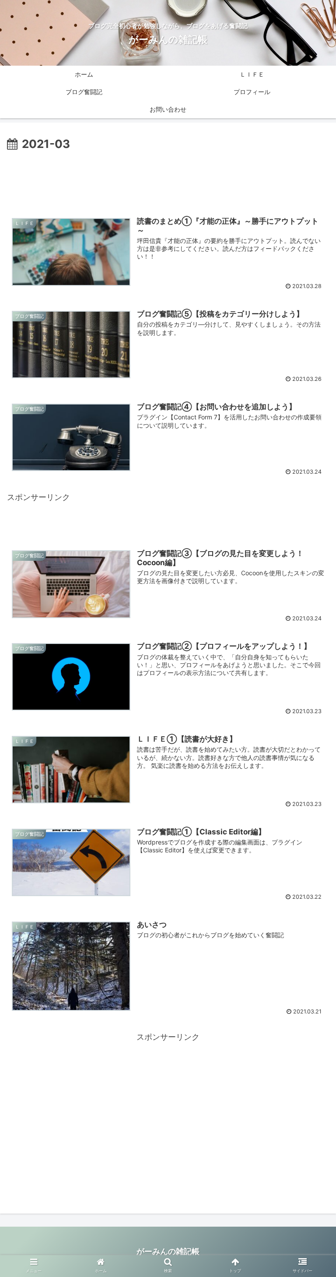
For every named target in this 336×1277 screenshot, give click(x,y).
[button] (310, 927)
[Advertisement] (168, 178)
